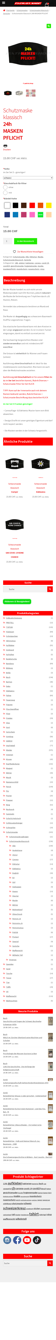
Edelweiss (10, 691)
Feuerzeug (10, 700)
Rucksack (10, 809)
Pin (7, 791)
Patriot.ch (16, 919)
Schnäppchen (12, 636)
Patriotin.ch (17, 923)
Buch (8, 677)
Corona (15, 859)
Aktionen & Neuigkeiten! (17, 601)
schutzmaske (17, 1203)
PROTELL (10, 622)
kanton (40, 1193)
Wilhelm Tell (17, 955)
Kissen (9, 759)
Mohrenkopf (17, 909)
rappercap (46, 1200)
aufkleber (15, 1183)
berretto (35, 1184)
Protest (15, 937)
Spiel (8, 969)
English (15, 873)
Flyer (8, 713)
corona (38, 263)
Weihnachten (11, 1001)
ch (13, 1188)
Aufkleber (10, 645)
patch (18, 1200)
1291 (5, 1183)
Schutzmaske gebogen (19, 837)
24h (16, 263)
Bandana (10, 663)
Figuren (9, 704)
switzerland (7, 1215)
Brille (8, 672)
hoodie (20, 1193)
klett (50, 1193)
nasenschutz (33, 269)
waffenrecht (9, 1219)
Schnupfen (10, 827)
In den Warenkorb (25, 241)
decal (43, 1188)
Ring (8, 805)
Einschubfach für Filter (15, 183)
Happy (15, 891)
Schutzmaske (22, 10)
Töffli (8, 987)
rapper (39, 1200)
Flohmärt (10, 632)
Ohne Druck (17, 914)
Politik (15, 932)
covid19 (6, 266)
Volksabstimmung (14, 618)
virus (42, 269)
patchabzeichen (26, 1200)
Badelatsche (11, 659)
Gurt (8, 727)
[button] (49, 26)
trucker (18, 1215)
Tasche (9, 973)
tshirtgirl (43, 1215)
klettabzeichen (8, 1196)
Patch (8, 786)
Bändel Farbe (10, 198)
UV (7, 991)
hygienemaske (30, 266)
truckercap (25, 1215)
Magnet (9, 768)
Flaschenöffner (12, 709)
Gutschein (10, 732)
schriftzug (7, 1203)
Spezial (15, 941)
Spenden (9, 964)
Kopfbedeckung (12, 764)
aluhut (22, 263)
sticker (36, 1208)
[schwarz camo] (28, 178)
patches (34, 1200)
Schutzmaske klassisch (39, 10)
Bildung (9, 668)
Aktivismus (11, 641)
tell (13, 1214)
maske (40, 266)
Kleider (9, 750)
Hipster (15, 896)
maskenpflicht (9, 269)
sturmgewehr (45, 1209)
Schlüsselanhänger (14, 823)
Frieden (9, 718)
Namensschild (12, 782)
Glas (8, 723)
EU (13, 877)
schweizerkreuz (14, 1208)
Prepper (9, 800)
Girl (13, 882)
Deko (8, 686)
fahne (48, 1189)
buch (41, 1183)
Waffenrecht (17, 950)
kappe (45, 1193)
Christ (15, 855)
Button (9, 682)
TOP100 (9, 627)
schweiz (28, 1203)
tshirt (34, 1213)
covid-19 (45, 263)
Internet (9, 754)
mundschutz (22, 269)
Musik (8, 777)
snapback (29, 1209)
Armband (10, 650)
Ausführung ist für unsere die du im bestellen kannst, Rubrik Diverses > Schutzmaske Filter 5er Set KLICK (27, 380)
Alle (27, 257)
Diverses (12, 959)
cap (44, 1184)
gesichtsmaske (17, 266)
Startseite (10, 10)
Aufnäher (10, 654)
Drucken (7, 149)
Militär (9, 773)
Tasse (8, 978)
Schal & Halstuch (13, 818)
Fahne (8, 695)
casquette (7, 1189)
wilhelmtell (21, 1218)
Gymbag (9, 736)
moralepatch (25, 1196)
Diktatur (33, 257)
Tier (8, 982)
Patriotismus (18, 928)
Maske (40, 257)
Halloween (16, 887)
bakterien (30, 263)
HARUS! (9, 741)
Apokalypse (17, 850)
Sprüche (6, 13)
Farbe (6, 168)
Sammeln (10, 814)
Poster (9, 795)
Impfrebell (10, 745)
